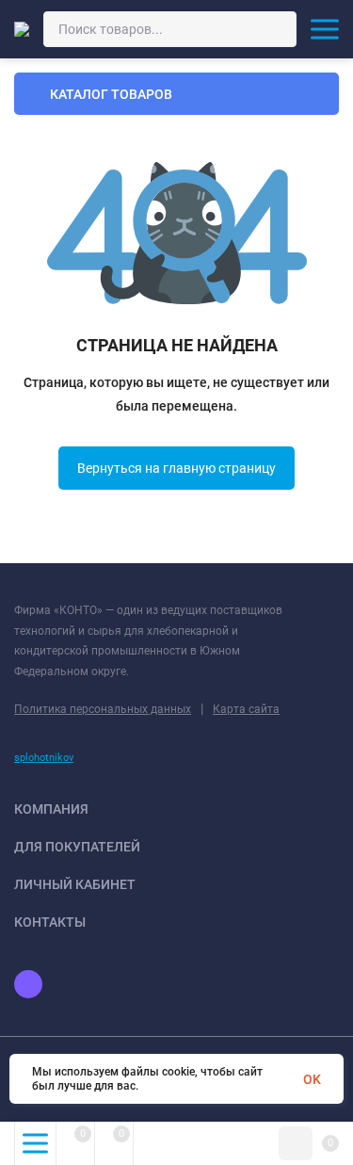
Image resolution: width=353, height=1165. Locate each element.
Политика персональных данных (102, 709)
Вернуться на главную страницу (176, 468)
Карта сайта (246, 709)
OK (312, 1079)
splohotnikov (43, 758)
